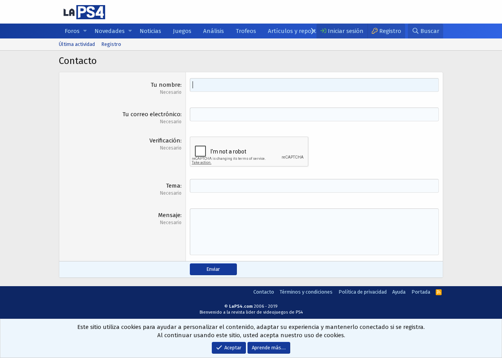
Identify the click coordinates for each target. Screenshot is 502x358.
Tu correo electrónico (151, 114)
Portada (420, 292)
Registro (111, 44)
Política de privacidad (362, 292)
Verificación (164, 140)
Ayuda (399, 292)
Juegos (182, 31)
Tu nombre (165, 84)
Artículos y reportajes (297, 31)
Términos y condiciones (306, 292)
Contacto (263, 292)
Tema (173, 185)
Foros (72, 31)
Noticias (150, 31)
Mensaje (169, 215)
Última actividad (77, 44)
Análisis (213, 31)
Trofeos (246, 31)
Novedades (110, 31)
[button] (85, 31)
